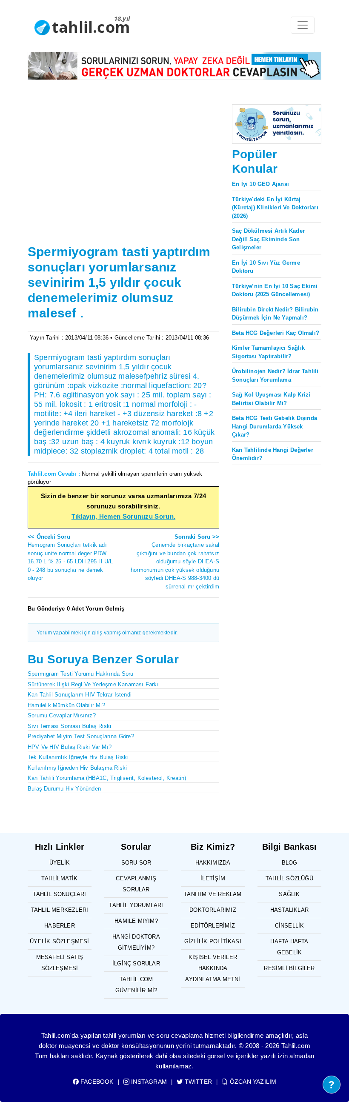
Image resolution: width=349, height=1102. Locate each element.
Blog (290, 862)
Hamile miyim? (136, 921)
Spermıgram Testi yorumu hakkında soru (80, 674)
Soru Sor (136, 862)
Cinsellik (289, 925)
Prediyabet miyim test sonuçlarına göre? (81, 736)
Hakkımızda (213, 862)
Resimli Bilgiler (289, 968)
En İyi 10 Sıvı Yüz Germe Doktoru (266, 267)
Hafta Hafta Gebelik (289, 947)
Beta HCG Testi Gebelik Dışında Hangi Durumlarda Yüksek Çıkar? (274, 426)
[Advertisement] (123, 177)
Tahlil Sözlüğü (289, 878)
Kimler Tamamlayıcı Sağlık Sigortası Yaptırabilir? (268, 352)
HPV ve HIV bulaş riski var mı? (70, 747)
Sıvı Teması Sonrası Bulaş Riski (69, 726)
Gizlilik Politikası (212, 941)
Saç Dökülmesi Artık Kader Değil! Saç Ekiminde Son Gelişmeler (268, 239)
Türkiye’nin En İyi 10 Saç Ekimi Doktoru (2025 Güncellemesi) (275, 290)
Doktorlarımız (212, 910)
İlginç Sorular (136, 963)
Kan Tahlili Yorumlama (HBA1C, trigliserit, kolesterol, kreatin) (107, 778)
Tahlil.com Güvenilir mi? (136, 985)
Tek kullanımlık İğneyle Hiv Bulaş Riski (78, 757)
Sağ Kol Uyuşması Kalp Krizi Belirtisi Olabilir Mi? (271, 398)
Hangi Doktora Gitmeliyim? (136, 942)
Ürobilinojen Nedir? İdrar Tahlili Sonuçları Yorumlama (275, 375)
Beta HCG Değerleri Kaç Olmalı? (275, 333)
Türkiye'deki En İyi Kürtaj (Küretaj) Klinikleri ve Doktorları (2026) (275, 207)
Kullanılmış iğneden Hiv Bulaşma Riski (77, 768)
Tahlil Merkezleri (59, 910)
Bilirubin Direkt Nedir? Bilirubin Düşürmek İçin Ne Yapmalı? (275, 313)
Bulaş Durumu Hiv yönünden (64, 788)
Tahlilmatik (59, 878)
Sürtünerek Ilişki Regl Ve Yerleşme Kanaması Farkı (93, 684)
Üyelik (59, 862)
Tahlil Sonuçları (59, 894)
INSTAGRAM (148, 1081)
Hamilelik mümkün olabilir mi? (66, 705)
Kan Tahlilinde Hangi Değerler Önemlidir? (272, 454)
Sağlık (289, 894)
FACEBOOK (96, 1081)
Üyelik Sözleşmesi (59, 941)
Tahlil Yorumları (136, 905)
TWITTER (197, 1081)
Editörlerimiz (213, 925)
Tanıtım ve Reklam (212, 894)
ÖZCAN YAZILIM (252, 1081)
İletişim (212, 878)
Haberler (59, 925)
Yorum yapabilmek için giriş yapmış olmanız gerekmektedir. (107, 633)
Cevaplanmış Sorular (136, 884)
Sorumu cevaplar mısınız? (62, 715)
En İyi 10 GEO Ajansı (260, 184)
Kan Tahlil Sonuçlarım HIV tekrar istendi (80, 694)
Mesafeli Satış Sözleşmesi (59, 962)
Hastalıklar (289, 910)
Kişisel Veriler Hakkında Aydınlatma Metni (212, 968)
